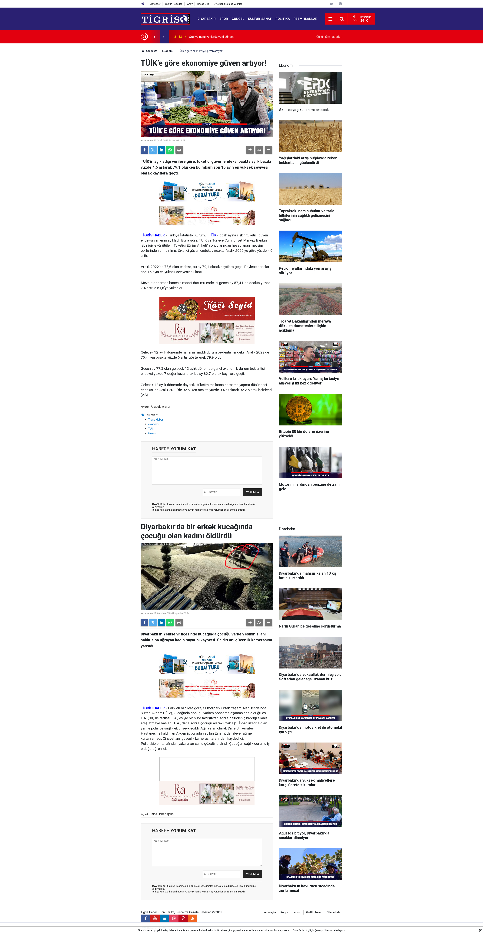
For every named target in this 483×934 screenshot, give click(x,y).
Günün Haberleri (173, 3)
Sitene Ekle (203, 3)
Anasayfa (151, 50)
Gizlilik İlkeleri (314, 912)
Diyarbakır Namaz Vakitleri (228, 3)
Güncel (238, 19)
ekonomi (153, 424)
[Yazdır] (179, 150)
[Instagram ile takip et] (173, 918)
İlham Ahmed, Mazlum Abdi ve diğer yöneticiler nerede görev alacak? (234, 37)
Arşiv (190, 3)
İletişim (297, 912)
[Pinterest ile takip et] (183, 918)
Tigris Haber (155, 419)
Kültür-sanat (260, 19)
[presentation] (154, 37)
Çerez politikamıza (325, 930)
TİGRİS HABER (153, 235)
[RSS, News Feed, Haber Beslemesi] (192, 918)
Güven (152, 433)
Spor (223, 19)
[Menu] (330, 19)
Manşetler (155, 3)
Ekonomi (167, 50)
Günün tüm (329, 37)
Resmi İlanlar (305, 19)
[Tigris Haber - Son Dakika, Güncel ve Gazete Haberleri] (165, 18)
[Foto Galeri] (340, 3)
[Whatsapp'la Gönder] (170, 150)
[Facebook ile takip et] (145, 918)
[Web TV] (331, 3)
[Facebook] (144, 150)
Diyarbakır (207, 19)
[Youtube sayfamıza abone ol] (155, 918)
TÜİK (212, 235)
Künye (284, 912)
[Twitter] (153, 150)
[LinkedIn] (161, 150)
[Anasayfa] (143, 3)
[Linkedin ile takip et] (164, 918)
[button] (250, 150)
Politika (282, 19)
